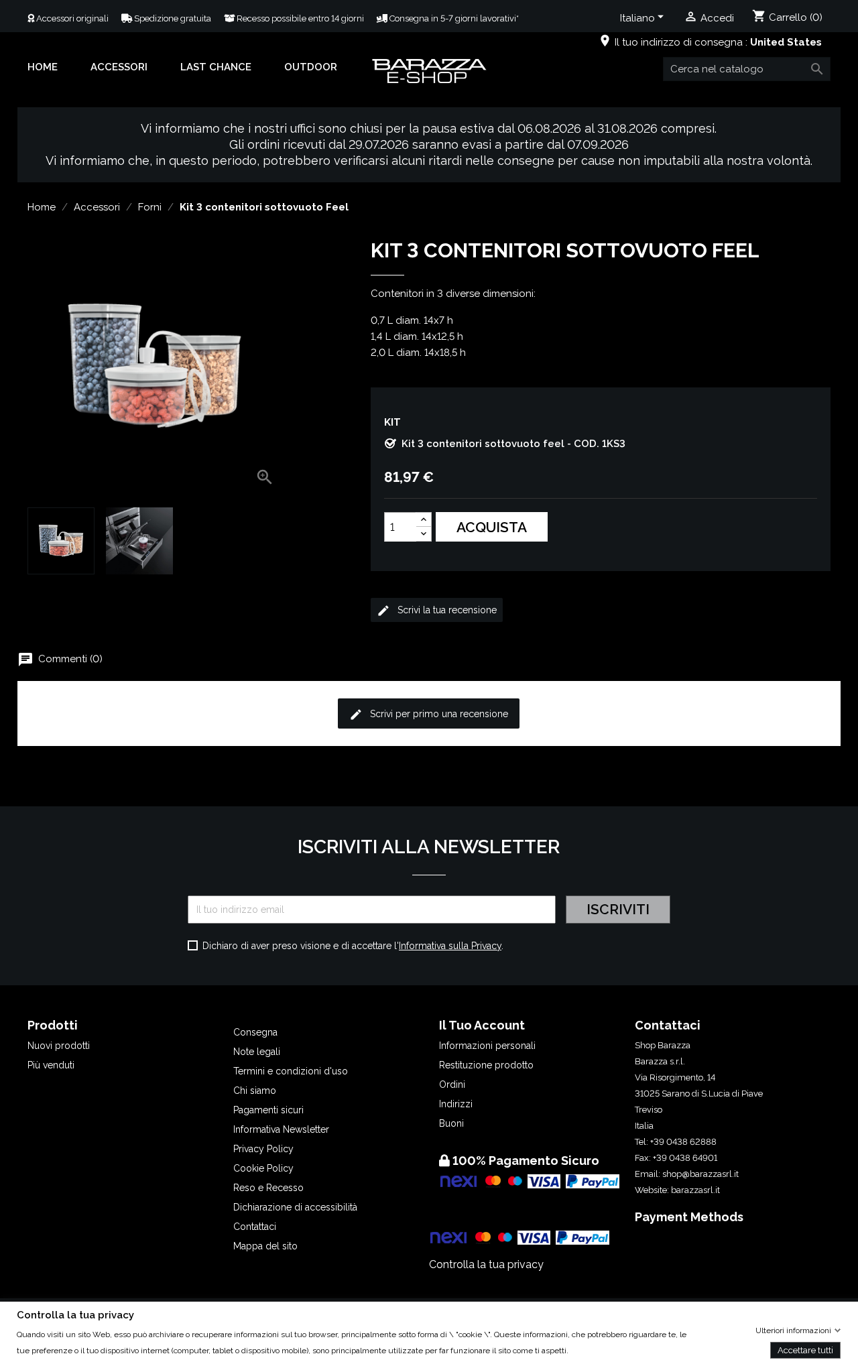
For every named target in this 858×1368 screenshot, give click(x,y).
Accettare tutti (805, 1350)
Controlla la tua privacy (486, 1264)
